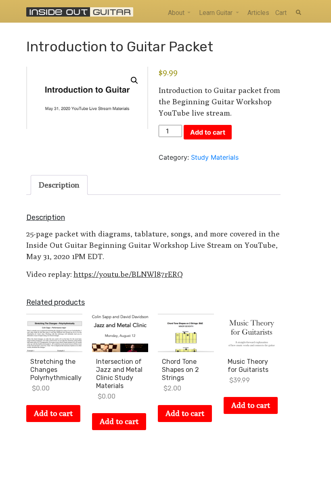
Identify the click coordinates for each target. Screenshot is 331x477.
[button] (134, 80)
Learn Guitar (216, 13)
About (176, 13)
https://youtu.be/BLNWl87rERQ (128, 274)
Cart (281, 13)
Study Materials (215, 157)
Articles (258, 13)
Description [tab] (59, 184)
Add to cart (207, 132)
